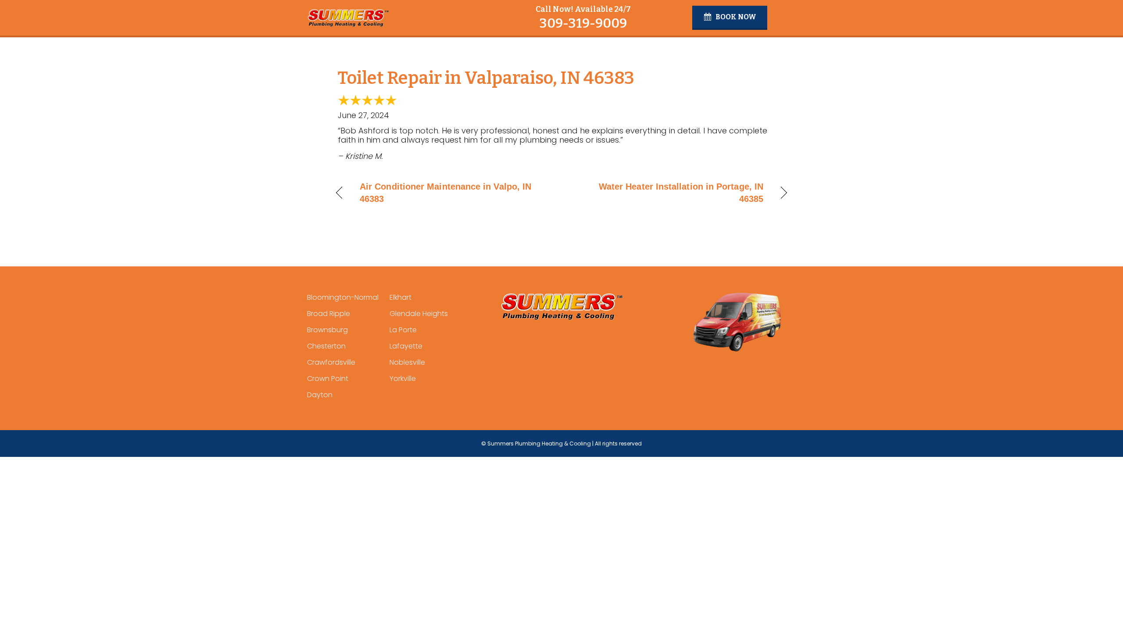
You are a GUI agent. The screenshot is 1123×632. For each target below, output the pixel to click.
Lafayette (406, 346)
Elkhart (400, 297)
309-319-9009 (583, 23)
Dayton (320, 395)
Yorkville (403, 378)
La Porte (403, 330)
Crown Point (327, 378)
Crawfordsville (331, 362)
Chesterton (326, 346)
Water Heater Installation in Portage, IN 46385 (669, 193)
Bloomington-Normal (343, 297)
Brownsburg (327, 330)
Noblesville (407, 362)
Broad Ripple (328, 314)
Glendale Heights (419, 314)
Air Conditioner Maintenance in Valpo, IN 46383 (445, 193)
